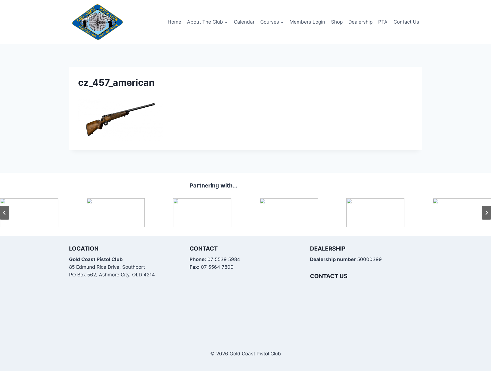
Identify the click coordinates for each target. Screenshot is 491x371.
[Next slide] (486, 213)
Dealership (360, 22)
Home (174, 22)
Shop (337, 22)
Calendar (244, 22)
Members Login (307, 22)
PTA (383, 22)
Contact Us (406, 22)
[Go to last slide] (4, 213)
